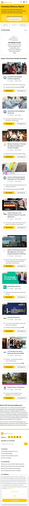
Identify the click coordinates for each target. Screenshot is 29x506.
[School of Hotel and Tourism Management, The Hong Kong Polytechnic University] (5, 250)
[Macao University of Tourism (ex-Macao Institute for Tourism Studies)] (5, 144)
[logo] (6, 2)
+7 (15, 361)
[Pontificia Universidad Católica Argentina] (5, 77)
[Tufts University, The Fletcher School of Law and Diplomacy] (5, 213)
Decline (14, 496)
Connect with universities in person (9, 455)
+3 (24, 84)
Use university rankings (6, 453)
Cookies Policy (10, 488)
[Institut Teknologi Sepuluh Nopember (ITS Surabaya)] (5, 177)
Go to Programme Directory (14, 19)
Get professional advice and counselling (11, 470)
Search (5, 25)
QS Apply (8, 417)
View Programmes (21, 90)
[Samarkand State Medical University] (5, 111)
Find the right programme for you (9, 451)
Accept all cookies (14, 500)
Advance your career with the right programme (12, 464)
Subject (14, 25)
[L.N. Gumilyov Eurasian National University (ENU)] (5, 352)
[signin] (24, 2)
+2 (17, 120)
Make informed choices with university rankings (12, 466)
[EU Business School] (5, 287)
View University (9, 90)
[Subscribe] (25, 444)
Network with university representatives (11, 468)
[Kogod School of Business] (5, 388)
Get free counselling (6, 458)
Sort (25, 30)
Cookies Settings (14, 491)
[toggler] (27, 2)
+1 (24, 154)
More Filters (23, 25)
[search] (21, 2)
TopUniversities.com (5, 407)
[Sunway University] (5, 318)
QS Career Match (4, 422)
